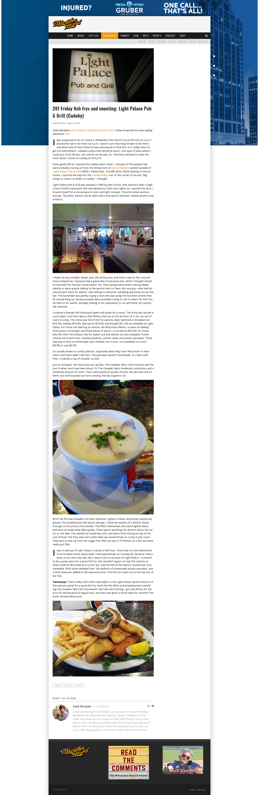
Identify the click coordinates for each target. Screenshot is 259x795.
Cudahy (57, 685)
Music (81, 35)
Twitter (151, 42)
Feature (68, 685)
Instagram (161, 42)
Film (136, 35)
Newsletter (203, 42)
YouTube (171, 42)
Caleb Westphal (59, 123)
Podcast (170, 35)
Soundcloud (182, 42)
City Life (94, 35)
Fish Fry (79, 685)
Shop (182, 35)
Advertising (201, 790)
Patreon (193, 42)
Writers (192, 790)
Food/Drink (109, 35)
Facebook (142, 42)
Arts (145, 35)
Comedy (125, 35)
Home (70, 35)
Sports (157, 35)
